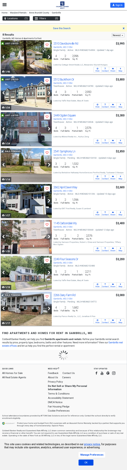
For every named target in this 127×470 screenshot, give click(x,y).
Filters (49, 18)
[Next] (49, 57)
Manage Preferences (92, 454)
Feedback (53, 373)
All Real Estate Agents (14, 377)
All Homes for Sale (12, 373)
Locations (17, 18)
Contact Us (69, 373)
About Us (53, 377)
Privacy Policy (55, 381)
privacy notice (92, 444)
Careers (66, 377)
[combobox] (118, 35)
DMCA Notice (55, 402)
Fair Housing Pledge (58, 406)
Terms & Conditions (59, 393)
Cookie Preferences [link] (59, 410)
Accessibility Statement (61, 397)
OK (86, 462)
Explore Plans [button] (58, 426)
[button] (117, 5)
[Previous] (3, 57)
